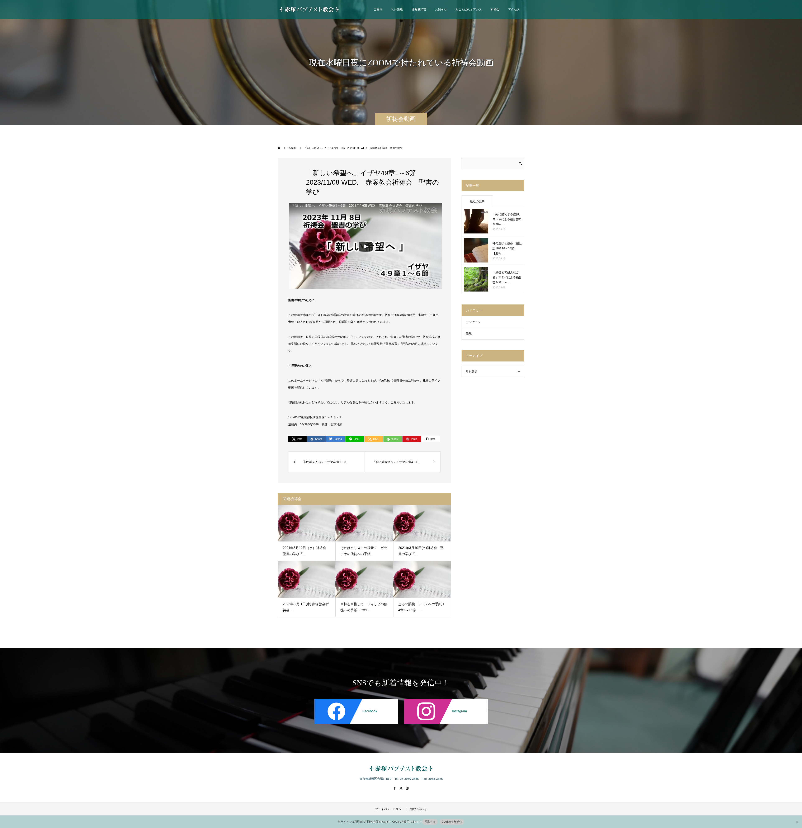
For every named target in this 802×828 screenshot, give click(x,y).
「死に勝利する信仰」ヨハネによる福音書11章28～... (507, 219)
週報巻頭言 (419, 9)
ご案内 (378, 9)
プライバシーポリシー (389, 809)
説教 (469, 333)
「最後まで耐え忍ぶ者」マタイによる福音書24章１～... (507, 277)
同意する (429, 821)
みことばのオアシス (469, 9)
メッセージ (473, 321)
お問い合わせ (418, 809)
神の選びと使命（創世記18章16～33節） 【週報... (507, 248)
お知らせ (441, 9)
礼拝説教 (397, 9)
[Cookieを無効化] (797, 822)
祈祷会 (495, 9)
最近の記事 (477, 201)
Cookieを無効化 (452, 821)
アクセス (514, 9)
